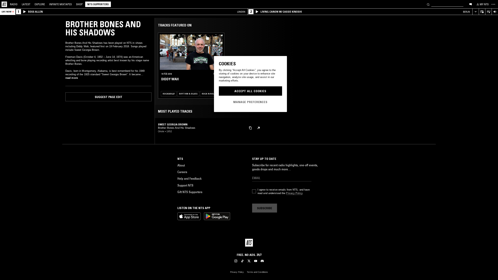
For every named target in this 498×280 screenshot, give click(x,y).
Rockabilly (169, 93)
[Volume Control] (495, 12)
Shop (79, 4)
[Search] (428, 4)
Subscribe (264, 208)
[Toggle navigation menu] (493, 4)
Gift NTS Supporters (189, 192)
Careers (182, 172)
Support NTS (185, 185)
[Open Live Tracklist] (488, 12)
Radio (14, 4)
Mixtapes (60, 4)
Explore (40, 4)
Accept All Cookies (250, 91)
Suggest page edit (108, 97)
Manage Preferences (250, 102)
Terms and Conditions (257, 272)
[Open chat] (470, 4)
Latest (26, 4)
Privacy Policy (294, 193)
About (181, 165)
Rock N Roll (208, 93)
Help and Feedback (189, 178)
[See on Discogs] (258, 128)
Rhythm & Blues (188, 93)
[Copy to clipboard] (250, 127)
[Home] (4, 4)
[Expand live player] (475, 12)
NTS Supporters (98, 4)
